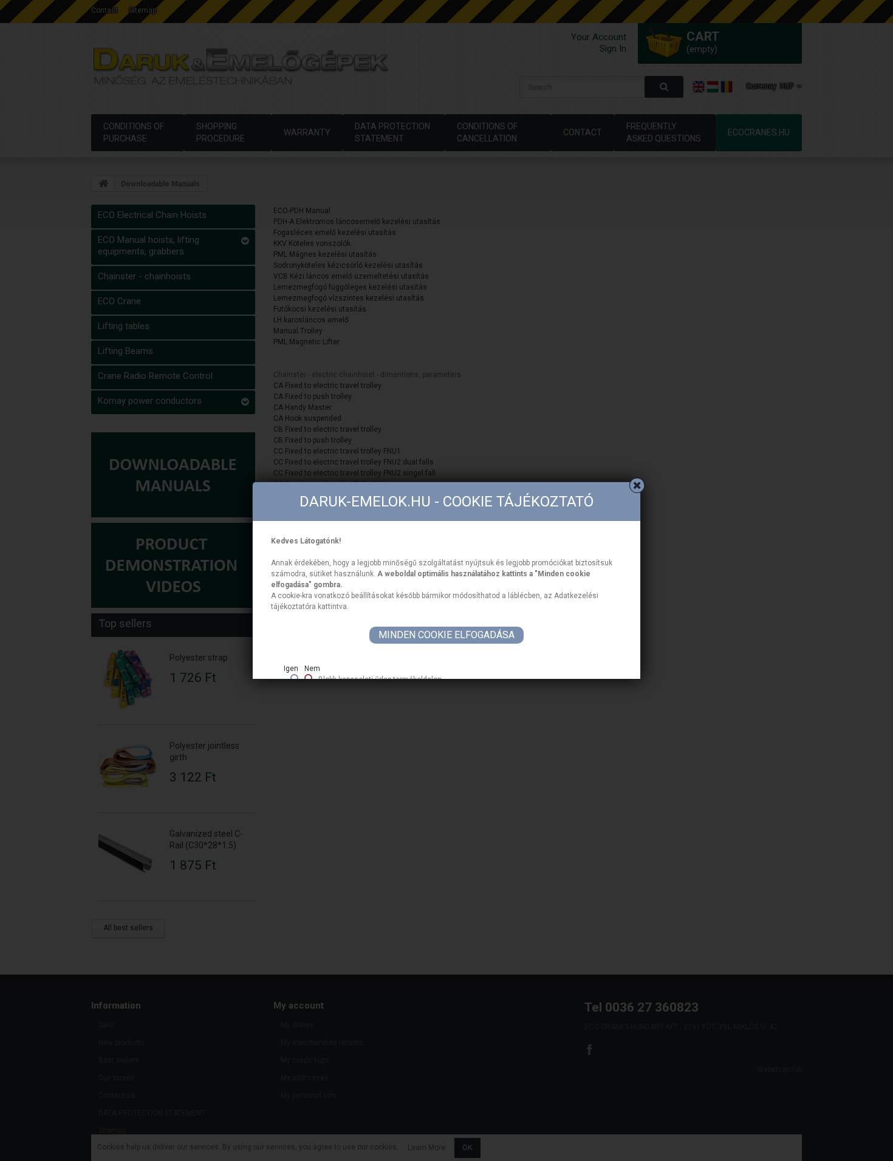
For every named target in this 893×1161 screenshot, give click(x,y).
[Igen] (294, 678)
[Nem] (308, 678)
